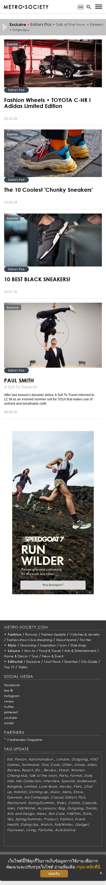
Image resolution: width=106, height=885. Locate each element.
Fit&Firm (73, 814)
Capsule (89, 803)
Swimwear (30, 765)
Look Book (48, 786)
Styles (61, 803)
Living (31, 830)
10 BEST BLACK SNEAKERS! (37, 279)
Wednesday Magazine (24, 740)
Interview (21, 29)
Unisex (79, 765)
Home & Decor (16, 656)
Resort (27, 770)
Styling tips (29, 824)
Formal (76, 775)
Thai (44, 765)
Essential (70, 662)
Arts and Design (21, 814)
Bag (61, 808)
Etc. (38, 770)
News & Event (52, 656)
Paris (78, 786)
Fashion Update (53, 634)
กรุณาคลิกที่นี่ (88, 867)
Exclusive (33, 662)
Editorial (15, 662)
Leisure (14, 651)
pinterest (11, 712)
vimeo (9, 701)
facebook (12, 685)
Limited (30, 786)
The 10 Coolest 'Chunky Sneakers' (48, 189)
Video (22, 667)
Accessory (47, 808)
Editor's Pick (41, 24)
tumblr (9, 723)
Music (55, 792)
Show (78, 792)
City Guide (89, 662)
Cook (55, 765)
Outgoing (79, 759)
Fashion (14, 634)
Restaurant (16, 803)
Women (78, 770)
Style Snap (78, 645)
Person (20, 759)
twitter (9, 707)
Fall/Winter (26, 808)
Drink (87, 814)
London (62, 759)
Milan (91, 765)
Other (67, 765)
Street (63, 770)
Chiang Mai (17, 775)
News (41, 814)
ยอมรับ (54, 873)
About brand (66, 640)
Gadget (82, 824)
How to (29, 651)
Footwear (15, 830)
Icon (63, 645)
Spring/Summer (41, 803)
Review (13, 770)
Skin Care (56, 814)
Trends (91, 808)
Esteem (96, 24)
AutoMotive (65, 830)
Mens (66, 792)
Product (51, 819)
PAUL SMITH (19, 380)
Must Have (52, 662)
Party (63, 775)
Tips (10, 819)
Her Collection (28, 781)
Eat (10, 759)
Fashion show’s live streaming (29, 640)
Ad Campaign (36, 797)
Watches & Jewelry (85, 634)
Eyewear (14, 797)
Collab (74, 803)
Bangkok (14, 786)
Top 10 (9, 667)
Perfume (45, 830)
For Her (85, 640)
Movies (65, 786)
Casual (57, 797)
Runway (31, 634)
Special (67, 781)
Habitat (20, 792)
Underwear (86, 781)
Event (80, 819)
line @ (8, 690)
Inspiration (48, 645)
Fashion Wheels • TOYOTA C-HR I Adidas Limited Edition (47, 103)
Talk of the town (71, 24)
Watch (46, 824)
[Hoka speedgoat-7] (53, 512)
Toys (35, 656)
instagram (12, 696)
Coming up (38, 792)
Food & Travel (50, 651)
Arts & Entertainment (80, 651)
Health (12, 824)
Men (11, 808)
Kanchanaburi (41, 759)
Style (12, 645)
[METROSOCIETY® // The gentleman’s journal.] (26, 7)
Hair (10, 781)
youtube (10, 718)
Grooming (28, 645)
